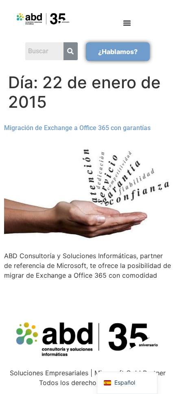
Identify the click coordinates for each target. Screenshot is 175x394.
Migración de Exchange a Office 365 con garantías (77, 128)
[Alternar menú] (127, 23)
